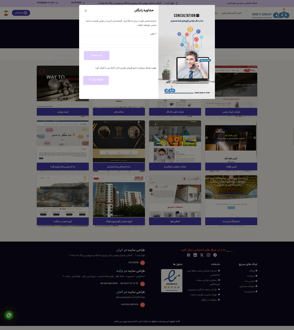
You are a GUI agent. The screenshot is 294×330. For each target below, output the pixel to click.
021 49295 (97, 80)
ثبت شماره (96, 55)
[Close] (85, 10)
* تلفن (153, 34)
